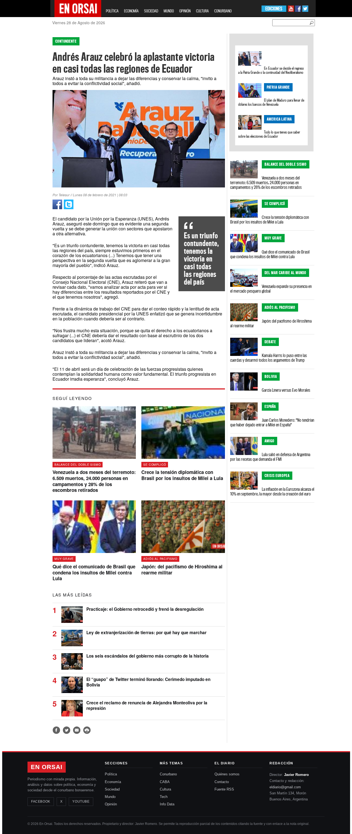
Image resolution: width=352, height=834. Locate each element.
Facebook (40, 801)
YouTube (80, 801)
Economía (113, 782)
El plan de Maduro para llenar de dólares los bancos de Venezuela (271, 102)
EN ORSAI (46, 767)
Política (111, 774)
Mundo (110, 797)
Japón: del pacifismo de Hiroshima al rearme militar (271, 323)
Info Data (167, 804)
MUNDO (169, 11)
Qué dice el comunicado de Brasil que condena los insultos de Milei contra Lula (270, 254)
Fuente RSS (224, 789)
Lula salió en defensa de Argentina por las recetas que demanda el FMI (270, 457)
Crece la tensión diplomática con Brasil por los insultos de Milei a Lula (269, 219)
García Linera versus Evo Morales (286, 390)
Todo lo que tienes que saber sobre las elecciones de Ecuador (269, 134)
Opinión (111, 804)
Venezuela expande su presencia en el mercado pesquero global (271, 288)
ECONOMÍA (131, 11)
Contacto (222, 782)
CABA (165, 782)
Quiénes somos (227, 774)
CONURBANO (223, 11)
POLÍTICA (112, 11)
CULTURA (202, 11)
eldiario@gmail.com (285, 787)
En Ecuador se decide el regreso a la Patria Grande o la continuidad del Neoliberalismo (271, 70)
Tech (163, 797)
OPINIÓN (185, 11)
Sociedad (112, 789)
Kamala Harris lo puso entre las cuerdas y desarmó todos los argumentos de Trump (268, 358)
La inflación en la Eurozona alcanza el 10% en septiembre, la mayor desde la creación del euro (272, 491)
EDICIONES (273, 9)
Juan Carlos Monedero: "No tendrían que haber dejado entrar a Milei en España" (272, 422)
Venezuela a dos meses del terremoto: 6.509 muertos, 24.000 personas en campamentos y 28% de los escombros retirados (266, 182)
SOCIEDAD (151, 11)
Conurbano (168, 774)
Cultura (165, 789)
